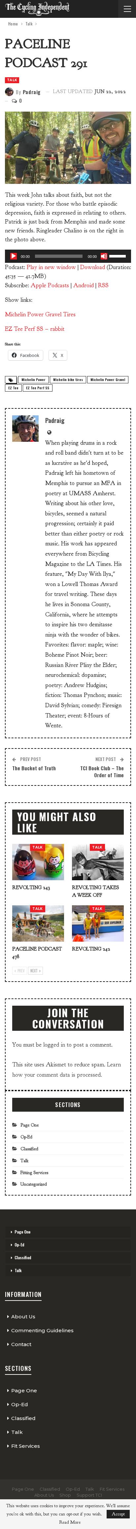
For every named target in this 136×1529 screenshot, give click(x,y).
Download (92, 267)
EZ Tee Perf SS (37, 387)
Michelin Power (33, 379)
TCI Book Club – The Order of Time (102, 771)
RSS (103, 285)
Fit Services (25, 1446)
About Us (23, 1316)
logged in (54, 1045)
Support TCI (89, 1495)
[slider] (118, 255)
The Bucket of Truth (34, 768)
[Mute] (104, 256)
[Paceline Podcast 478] (38, 923)
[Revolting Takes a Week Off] (98, 862)
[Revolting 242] (98, 923)
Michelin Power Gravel (107, 379)
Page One (29, 1125)
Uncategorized (33, 1184)
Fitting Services (34, 1172)
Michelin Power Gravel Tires (40, 314)
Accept (118, 1514)
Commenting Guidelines (42, 1330)
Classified (29, 1149)
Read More (70, 1522)
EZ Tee (13, 387)
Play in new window (51, 267)
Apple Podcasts (50, 285)
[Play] (13, 256)
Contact (21, 1344)
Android (83, 285)
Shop (65, 1495)
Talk (12, 80)
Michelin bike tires (68, 379)
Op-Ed (26, 1137)
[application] (68, 256)
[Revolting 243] (38, 862)
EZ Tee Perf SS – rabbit (34, 329)
